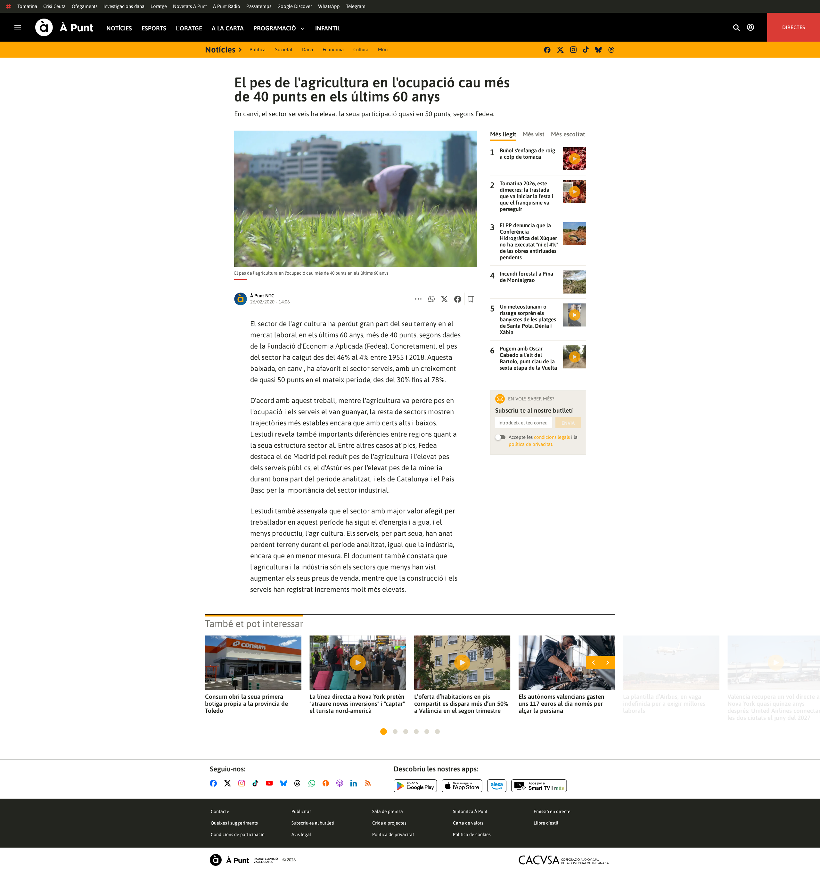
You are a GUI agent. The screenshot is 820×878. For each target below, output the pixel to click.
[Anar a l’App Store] (462, 785)
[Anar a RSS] (369, 783)
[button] (383, 731)
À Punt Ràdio (226, 6)
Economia (333, 49)
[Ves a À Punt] (64, 27)
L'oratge (159, 6)
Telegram (355, 6)
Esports (154, 28)
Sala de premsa (387, 811)
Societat (283, 49)
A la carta (228, 28)
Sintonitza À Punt (470, 811)
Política (258, 49)
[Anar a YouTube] (270, 783)
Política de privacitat (393, 834)
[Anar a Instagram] (243, 783)
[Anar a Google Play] (415, 785)
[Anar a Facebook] (214, 783)
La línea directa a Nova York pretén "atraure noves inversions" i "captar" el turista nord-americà (357, 703)
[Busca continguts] (736, 28)
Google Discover (294, 6)
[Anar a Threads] (299, 783)
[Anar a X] (229, 783)
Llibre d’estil (546, 823)
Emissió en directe (552, 811)
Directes (793, 27)
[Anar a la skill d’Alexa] (496, 785)
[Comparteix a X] (444, 299)
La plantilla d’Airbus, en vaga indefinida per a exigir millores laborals (664, 703)
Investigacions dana (123, 6)
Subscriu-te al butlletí (312, 823)
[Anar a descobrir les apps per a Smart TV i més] (539, 785)
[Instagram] (573, 49)
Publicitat (301, 811)
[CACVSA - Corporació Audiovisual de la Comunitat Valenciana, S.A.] (564, 860)
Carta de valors (468, 823)
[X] (560, 50)
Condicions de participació (238, 834)
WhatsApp (329, 6)
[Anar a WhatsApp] (313, 783)
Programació (274, 28)
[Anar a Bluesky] (285, 783)
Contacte (220, 811)
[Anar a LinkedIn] (354, 783)
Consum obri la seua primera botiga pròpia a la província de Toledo (246, 703)
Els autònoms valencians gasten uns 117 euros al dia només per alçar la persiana (561, 703)
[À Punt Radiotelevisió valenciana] (244, 860)
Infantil (327, 28)
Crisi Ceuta (54, 6)
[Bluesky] (598, 50)
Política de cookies (472, 834)
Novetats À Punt (190, 6)
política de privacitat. (531, 444)
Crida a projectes (389, 823)
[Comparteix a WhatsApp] (431, 299)
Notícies (119, 28)
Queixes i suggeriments (234, 823)
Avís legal (301, 834)
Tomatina (27, 6)
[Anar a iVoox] (327, 783)
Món (383, 49)
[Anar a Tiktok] (256, 783)
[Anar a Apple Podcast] (341, 783)
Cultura (360, 49)
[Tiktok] (586, 49)
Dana (307, 49)
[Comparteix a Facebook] (457, 299)
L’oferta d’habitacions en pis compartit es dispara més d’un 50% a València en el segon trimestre (461, 703)
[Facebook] (547, 49)
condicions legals (552, 437)
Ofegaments (84, 6)
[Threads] (611, 50)
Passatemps (258, 6)
